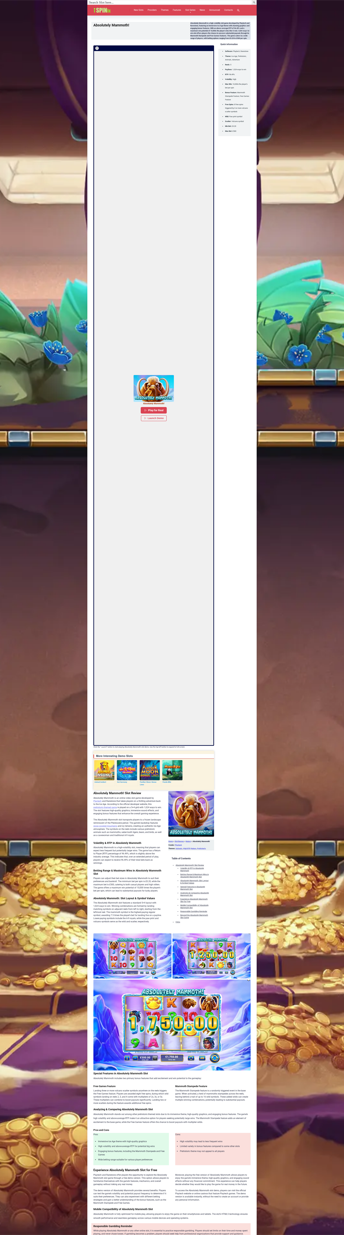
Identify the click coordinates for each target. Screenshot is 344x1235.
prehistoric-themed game (105, 807)
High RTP (186, 848)
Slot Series (190, 10)
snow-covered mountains (105, 826)
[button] (238, 10)
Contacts (228, 10)
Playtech (97, 801)
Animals (179, 848)
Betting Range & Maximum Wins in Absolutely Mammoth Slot (194, 875)
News (202, 10)
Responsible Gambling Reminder (193, 911)
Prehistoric (201, 848)
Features (177, 10)
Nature (188, 841)
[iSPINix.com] (105, 9)
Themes (165, 10)
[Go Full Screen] (97, 48)
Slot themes (179, 841)
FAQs (178, 922)
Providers (152, 10)
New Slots (138, 10)
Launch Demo (156, 418)
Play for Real (156, 410)
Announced (214, 10)
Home (170, 841)
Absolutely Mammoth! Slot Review (190, 865)
